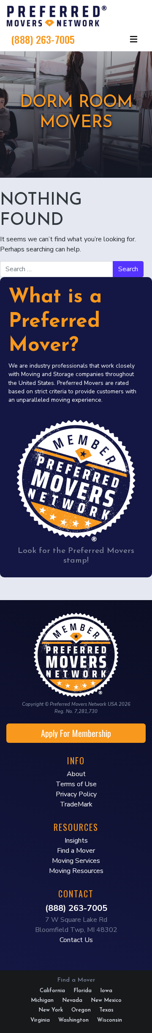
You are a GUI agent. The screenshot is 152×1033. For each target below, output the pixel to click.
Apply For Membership (76, 733)
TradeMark (76, 804)
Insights (76, 840)
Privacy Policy (76, 794)
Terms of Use (76, 784)
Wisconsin (109, 1020)
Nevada (72, 1000)
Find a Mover (76, 850)
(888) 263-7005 (43, 39)
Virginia (40, 1020)
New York (50, 1010)
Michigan (42, 1000)
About (76, 774)
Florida (82, 990)
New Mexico (106, 1000)
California (52, 990)
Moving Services (76, 860)
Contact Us (76, 940)
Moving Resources (76, 871)
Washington (73, 1020)
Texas (106, 1010)
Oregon (81, 1010)
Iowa (106, 990)
